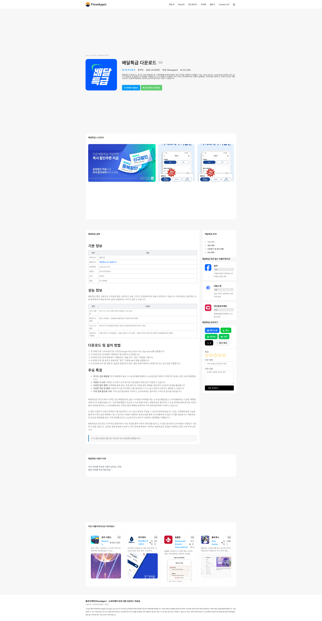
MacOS (181, 4)
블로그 (212, 4)
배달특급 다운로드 (139, 62)
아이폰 (203, 4)
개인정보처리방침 (97, 604)
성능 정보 (210, 245)
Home (88, 55)
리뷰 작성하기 (213, 388)
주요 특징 (210, 252)
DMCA (107, 604)
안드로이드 (192, 4)
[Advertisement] (161, 34)
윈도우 (171, 4)
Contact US (224, 4)
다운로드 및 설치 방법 (215, 249)
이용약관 (88, 604)
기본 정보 (210, 242)
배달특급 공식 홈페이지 (108, 262)
